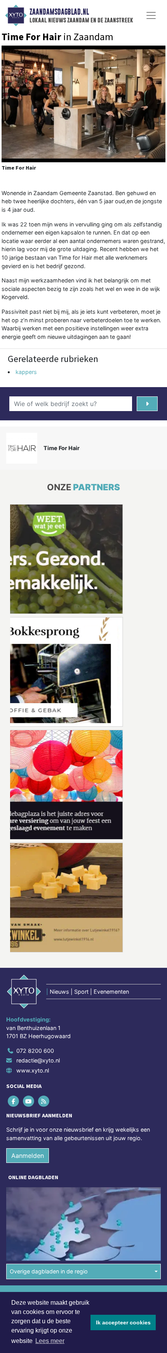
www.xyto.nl (32, 1070)
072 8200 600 (35, 1050)
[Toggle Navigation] (151, 15)
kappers (26, 372)
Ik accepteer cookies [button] (123, 1322)
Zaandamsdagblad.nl (59, 12)
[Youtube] (29, 1101)
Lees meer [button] (49, 1341)
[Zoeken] (147, 403)
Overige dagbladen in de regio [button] (49, 1271)
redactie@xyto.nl (38, 1060)
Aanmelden (27, 1155)
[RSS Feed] (44, 1101)
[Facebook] (13, 1101)
